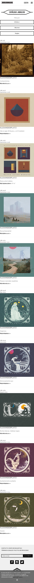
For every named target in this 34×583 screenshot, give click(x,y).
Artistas (16, 22)
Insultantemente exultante (8, 481)
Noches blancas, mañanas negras (10, 431)
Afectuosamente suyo (6, 381)
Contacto (4, 548)
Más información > (5, 83)
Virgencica (3, 331)
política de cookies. (18, 577)
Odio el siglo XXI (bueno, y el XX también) (12, 131)
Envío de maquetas (15, 548)
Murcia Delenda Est (5, 231)
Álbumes (17, 27)
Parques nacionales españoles (9, 281)
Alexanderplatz (8, 78)
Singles (17, 33)
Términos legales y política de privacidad (14, 550)
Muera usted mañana (6, 181)
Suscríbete (27, 556)
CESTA (26, 2)
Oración (2, 531)
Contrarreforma (4, 81)
